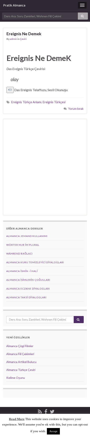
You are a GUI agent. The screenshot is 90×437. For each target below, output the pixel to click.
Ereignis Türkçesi (54, 102)
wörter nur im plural (22, 244)
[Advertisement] (45, 167)
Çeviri (23, 38)
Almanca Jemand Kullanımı (27, 236)
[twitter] (52, 411)
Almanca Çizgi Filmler (19, 346)
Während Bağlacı (19, 253)
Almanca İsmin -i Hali (22, 271)
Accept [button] (53, 431)
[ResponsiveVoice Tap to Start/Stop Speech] (10, 90)
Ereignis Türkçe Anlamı (26, 102)
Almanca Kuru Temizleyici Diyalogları (35, 262)
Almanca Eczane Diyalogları (28, 288)
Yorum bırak (76, 108)
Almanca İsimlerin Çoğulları (28, 279)
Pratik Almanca (14, 5)
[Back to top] (80, 427)
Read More (16, 419)
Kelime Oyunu (15, 377)
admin (13, 38)
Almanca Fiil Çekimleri (20, 354)
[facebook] (45, 411)
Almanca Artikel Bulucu (21, 362)
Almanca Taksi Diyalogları (26, 297)
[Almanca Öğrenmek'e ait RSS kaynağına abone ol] (40, 411)
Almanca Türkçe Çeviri (20, 370)
